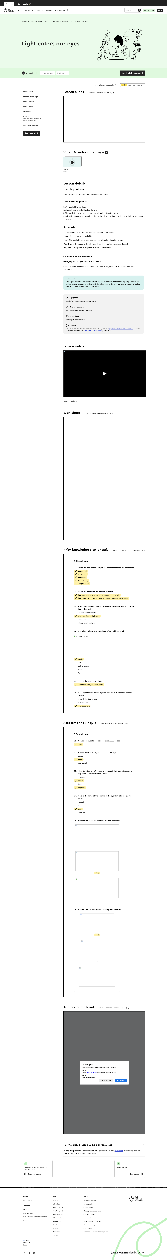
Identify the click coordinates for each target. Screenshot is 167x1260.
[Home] (8, 10)
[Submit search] (139, 10)
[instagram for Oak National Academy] (24, 1252)
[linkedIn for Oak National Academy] (34, 1252)
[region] (104, 119)
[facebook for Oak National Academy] (29, 1252)
